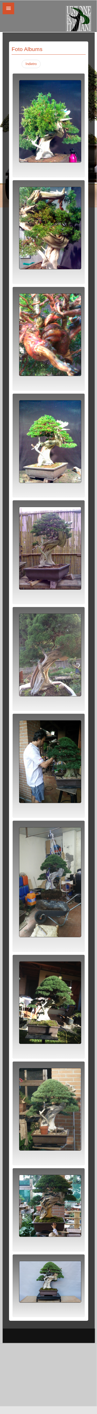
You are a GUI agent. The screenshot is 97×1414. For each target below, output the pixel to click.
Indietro (31, 64)
